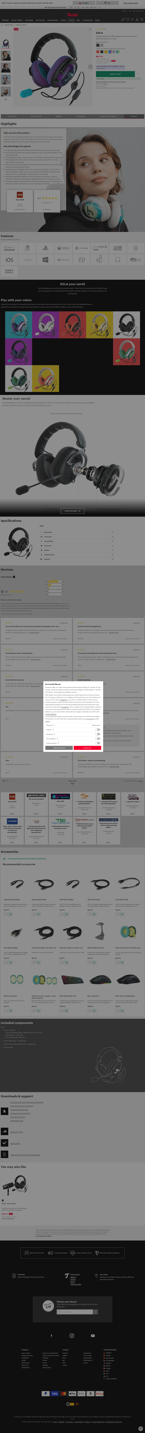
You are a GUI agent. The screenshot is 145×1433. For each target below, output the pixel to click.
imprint (47, 721)
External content (51, 743)
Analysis (48, 730)
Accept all (87, 748)
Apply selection (59, 748)
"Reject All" (63, 700)
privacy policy (90, 719)
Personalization (51, 739)
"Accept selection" (51, 714)
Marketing (49, 734)
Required (49, 725)
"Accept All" (65, 707)
